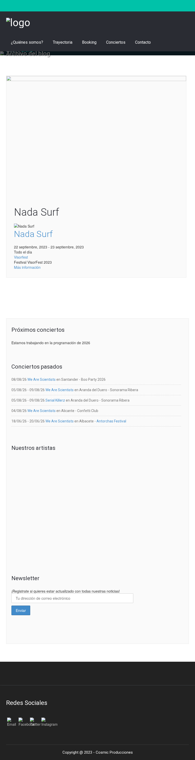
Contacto (143, 42)
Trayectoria (62, 42)
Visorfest (21, 257)
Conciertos (115, 42)
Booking (89, 42)
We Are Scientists (41, 379)
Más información (27, 267)
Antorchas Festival (111, 421)
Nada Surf (36, 212)
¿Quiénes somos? (27, 42)
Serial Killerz (55, 400)
